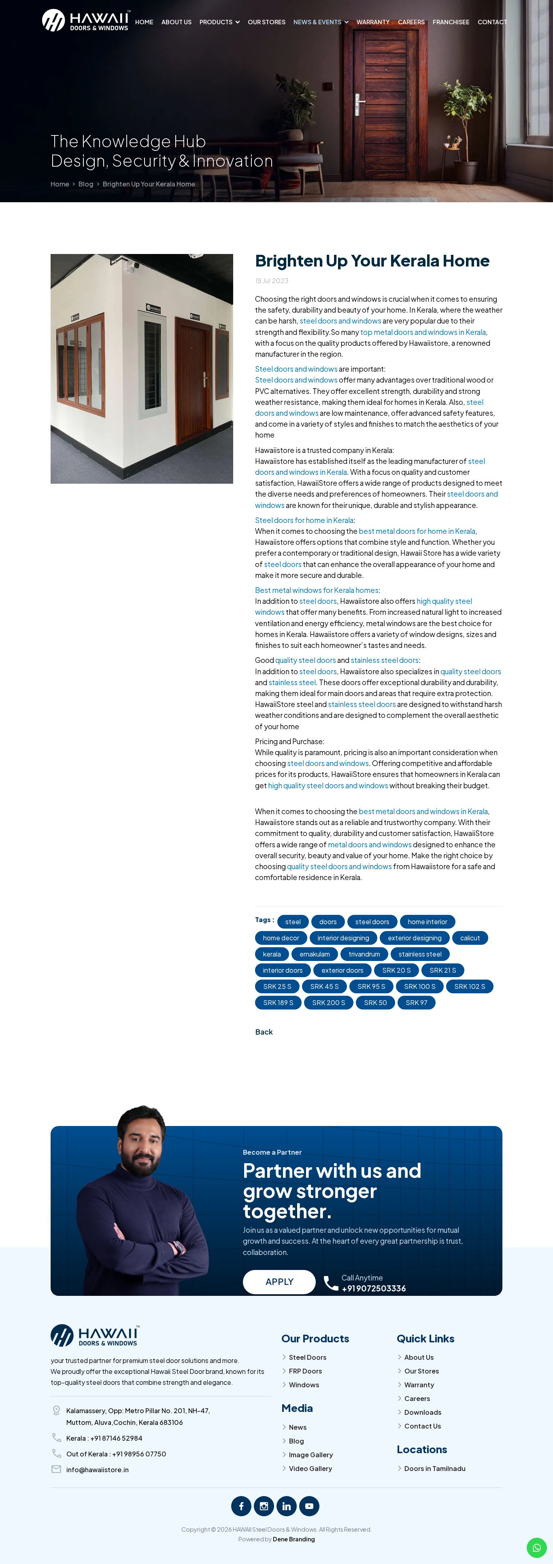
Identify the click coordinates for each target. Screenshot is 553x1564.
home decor (281, 937)
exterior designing (415, 937)
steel (293, 921)
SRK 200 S (328, 1002)
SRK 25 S (277, 986)
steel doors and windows (340, 320)
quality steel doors (305, 660)
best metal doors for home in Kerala (417, 531)
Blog (86, 184)
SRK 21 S (443, 970)
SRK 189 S (278, 1002)
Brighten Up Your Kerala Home (149, 184)
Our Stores (266, 21)
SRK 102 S (469, 986)
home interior (427, 921)
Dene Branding (294, 1539)
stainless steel (292, 682)
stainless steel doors (385, 660)
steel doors (283, 564)
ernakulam (315, 954)
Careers (411, 21)
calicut (470, 937)
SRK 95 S (371, 986)
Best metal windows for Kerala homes (317, 590)
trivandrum (364, 954)
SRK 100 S (420, 986)
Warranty (373, 21)
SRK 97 (417, 1002)
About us (176, 21)
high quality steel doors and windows (328, 785)
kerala (272, 954)
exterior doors (342, 970)
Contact (492, 21)
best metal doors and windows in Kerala (423, 811)
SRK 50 (375, 1002)
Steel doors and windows (296, 368)
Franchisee (451, 21)
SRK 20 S (396, 970)
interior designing (343, 937)
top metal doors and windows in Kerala (423, 332)
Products (216, 21)
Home (144, 21)
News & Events (317, 21)
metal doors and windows (370, 844)
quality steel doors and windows (340, 866)
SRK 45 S (324, 986)
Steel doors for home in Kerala (304, 520)
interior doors (283, 970)
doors (328, 921)
